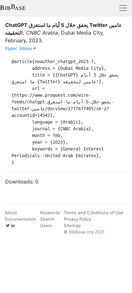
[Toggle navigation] (123, 8)
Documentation (20, 219)
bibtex (26, 48)
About (11, 212)
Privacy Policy (77, 219)
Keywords (50, 212)
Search (47, 219)
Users (46, 225)
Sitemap (72, 225)
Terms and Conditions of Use (93, 212)
